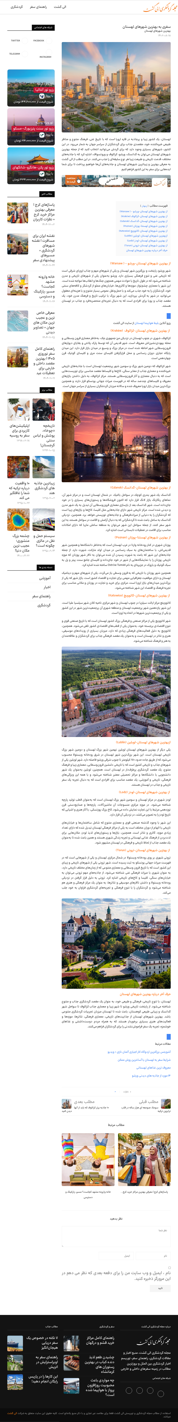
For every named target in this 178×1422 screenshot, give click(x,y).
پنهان (144, 206)
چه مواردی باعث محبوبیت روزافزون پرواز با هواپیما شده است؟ (100, 1387)
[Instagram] (140, 1394)
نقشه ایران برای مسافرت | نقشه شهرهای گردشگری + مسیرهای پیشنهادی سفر (43, 248)
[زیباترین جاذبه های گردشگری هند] (44, 467)
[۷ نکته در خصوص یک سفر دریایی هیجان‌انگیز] (15, 1343)
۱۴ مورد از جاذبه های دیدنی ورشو (151, 1076)
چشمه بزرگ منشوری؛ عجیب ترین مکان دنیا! (21, 543)
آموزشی (45, 578)
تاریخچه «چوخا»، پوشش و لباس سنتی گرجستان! (44, 435)
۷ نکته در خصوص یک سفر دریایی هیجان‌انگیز (42, 1343)
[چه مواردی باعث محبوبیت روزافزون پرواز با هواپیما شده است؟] (71, 1386)
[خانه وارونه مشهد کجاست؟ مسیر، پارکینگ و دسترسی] (88, 1159)
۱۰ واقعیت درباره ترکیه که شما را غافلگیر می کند (19, 490)
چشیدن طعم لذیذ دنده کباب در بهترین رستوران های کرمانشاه (99, 1364)
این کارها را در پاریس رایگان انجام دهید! (43, 1379)
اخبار (47, 587)
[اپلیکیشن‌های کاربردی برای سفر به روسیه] (18, 409)
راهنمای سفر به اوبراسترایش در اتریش (47, 1362)
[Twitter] (150, 1394)
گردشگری (17, 7)
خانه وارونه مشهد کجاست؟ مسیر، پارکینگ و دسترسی (44, 287)
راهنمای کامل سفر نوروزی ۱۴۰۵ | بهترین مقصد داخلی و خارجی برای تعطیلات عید (44, 361)
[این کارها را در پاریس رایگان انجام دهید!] (15, 1382)
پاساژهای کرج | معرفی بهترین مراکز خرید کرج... (144, 1192)
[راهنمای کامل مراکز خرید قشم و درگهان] (71, 1343)
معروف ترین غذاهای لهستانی (153, 1068)
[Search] (1, 7)
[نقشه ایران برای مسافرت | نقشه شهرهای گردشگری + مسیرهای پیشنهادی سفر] (17, 244)
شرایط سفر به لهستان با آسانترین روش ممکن (144, 1060)
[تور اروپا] (116, 181)
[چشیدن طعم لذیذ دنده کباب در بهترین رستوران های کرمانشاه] (71, 1363)
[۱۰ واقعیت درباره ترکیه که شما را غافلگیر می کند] (18, 467)
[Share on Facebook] (111, 1092)
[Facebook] (161, 1394)
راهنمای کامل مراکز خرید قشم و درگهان (100, 1340)
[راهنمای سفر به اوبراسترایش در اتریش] (15, 1363)
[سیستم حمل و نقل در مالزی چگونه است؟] (44, 519)
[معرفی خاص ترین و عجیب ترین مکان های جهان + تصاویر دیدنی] (17, 321)
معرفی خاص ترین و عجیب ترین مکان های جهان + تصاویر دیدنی (44, 323)
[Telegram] (129, 1394)
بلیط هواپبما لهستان (147, 323)
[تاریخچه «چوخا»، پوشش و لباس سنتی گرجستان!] (44, 409)
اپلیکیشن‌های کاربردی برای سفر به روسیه (20, 430)
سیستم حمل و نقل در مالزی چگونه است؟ (44, 541)
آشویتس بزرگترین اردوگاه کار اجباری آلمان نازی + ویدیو (139, 1052)
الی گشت (12, 1413)
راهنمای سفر (38, 7)
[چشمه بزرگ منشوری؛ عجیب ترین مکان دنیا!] (18, 519)
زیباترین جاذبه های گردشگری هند (44, 488)
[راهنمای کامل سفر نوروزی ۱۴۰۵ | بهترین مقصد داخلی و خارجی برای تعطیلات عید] (17, 357)
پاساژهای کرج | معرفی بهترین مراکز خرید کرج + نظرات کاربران (44, 212)
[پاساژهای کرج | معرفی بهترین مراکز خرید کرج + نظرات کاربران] (144, 1159)
